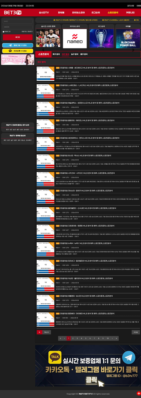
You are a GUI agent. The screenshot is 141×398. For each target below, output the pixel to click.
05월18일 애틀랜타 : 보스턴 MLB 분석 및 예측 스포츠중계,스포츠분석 (85, 296)
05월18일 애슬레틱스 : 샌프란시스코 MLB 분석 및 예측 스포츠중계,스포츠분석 (88, 103)
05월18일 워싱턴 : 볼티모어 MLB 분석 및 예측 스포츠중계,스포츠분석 (85, 278)
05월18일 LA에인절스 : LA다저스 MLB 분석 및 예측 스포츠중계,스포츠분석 (87, 85)
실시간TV (44, 12)
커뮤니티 (130, 12)
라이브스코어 (78, 12)
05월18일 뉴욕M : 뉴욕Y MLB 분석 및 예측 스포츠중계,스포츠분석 (84, 243)
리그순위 (96, 12)
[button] (39, 332)
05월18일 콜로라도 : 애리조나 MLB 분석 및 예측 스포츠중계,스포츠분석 (85, 120)
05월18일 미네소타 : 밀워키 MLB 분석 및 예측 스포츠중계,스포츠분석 (85, 191)
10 (108, 338)
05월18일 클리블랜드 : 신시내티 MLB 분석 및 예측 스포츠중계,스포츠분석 (86, 208)
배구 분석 (83, 54)
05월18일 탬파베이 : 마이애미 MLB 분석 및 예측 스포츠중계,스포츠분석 (85, 314)
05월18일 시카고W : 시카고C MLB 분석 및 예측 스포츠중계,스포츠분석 (86, 173)
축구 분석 (56, 54)
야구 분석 (65, 54)
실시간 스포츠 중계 (48, 26)
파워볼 (61, 12)
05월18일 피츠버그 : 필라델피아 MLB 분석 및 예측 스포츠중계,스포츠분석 (86, 261)
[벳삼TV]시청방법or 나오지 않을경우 (108, 20)
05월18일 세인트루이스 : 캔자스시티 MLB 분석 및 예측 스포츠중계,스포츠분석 (88, 138)
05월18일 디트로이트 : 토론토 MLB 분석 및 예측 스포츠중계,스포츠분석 (85, 226)
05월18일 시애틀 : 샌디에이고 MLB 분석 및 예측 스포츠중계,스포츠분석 (85, 68)
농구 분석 (74, 54)
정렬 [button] (136, 332)
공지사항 (130, 6)
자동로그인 (7, 31)
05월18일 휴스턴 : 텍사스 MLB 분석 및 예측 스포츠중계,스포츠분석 (84, 156)
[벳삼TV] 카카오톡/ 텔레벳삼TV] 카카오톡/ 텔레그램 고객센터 (68, 20)
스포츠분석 (113, 12)
